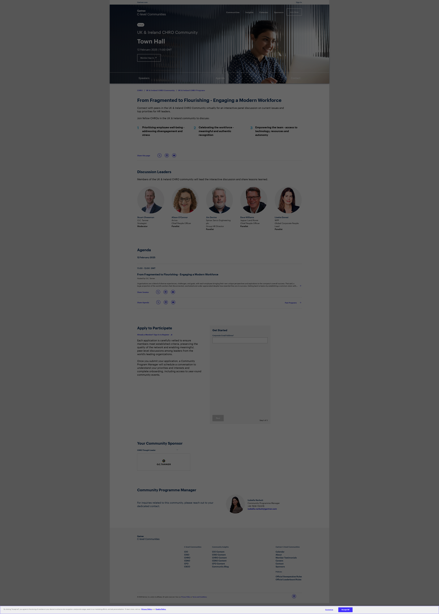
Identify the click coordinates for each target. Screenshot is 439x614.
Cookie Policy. (161, 609)
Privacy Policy (146, 609)
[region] (219, 610)
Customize (329, 610)
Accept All (345, 610)
